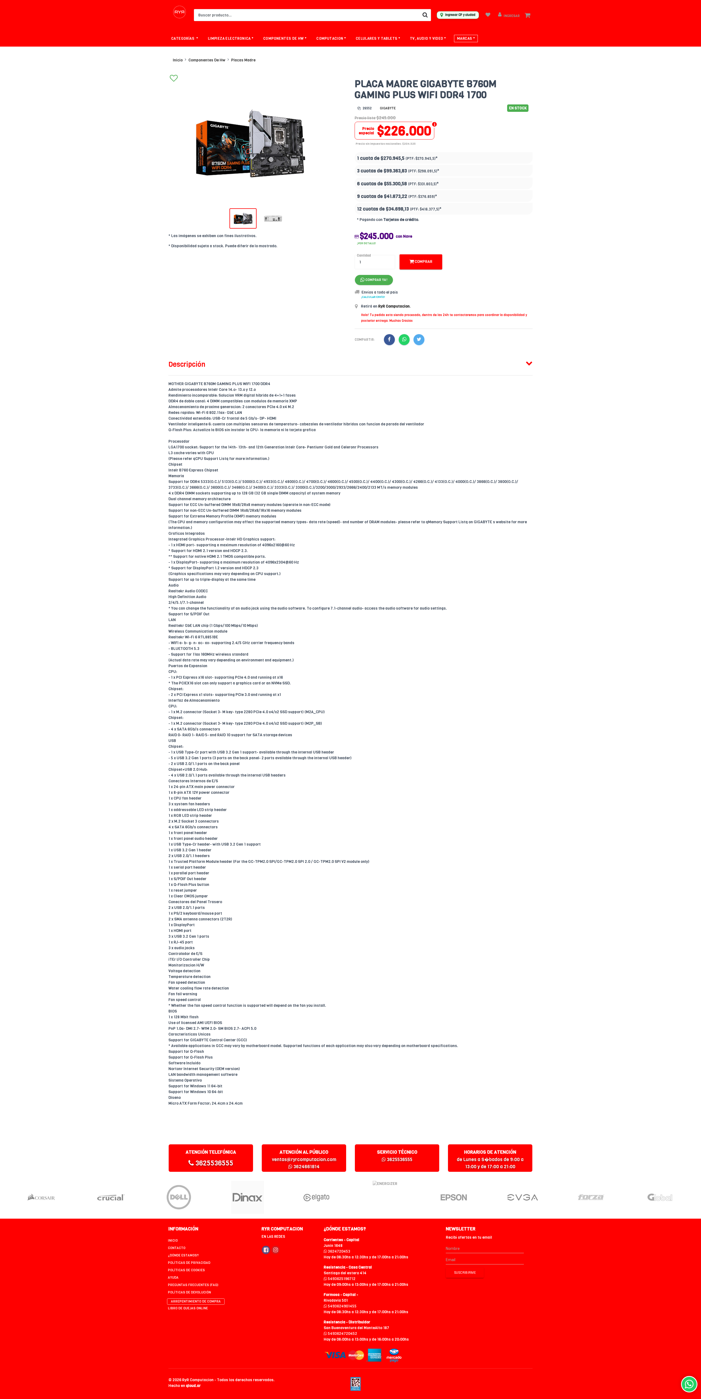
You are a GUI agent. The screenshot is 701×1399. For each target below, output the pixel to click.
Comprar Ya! (375, 280)
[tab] (350, 363)
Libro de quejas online (188, 1308)
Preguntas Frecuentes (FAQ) (193, 1285)
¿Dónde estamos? (183, 1255)
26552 (367, 108)
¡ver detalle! (366, 243)
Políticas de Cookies (186, 1270)
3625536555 (213, 1163)
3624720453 (338, 1251)
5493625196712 (341, 1278)
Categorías (183, 38)
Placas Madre (243, 60)
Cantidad (364, 255)
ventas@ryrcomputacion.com (304, 1159)
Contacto (176, 1248)
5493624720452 (342, 1333)
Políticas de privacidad (189, 1263)
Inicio (178, 60)
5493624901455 (342, 1306)
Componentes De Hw (206, 60)
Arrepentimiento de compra (196, 1301)
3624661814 (306, 1167)
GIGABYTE (388, 108)
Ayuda (173, 1277)
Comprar (423, 261)
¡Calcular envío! (373, 297)
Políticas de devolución (189, 1292)
